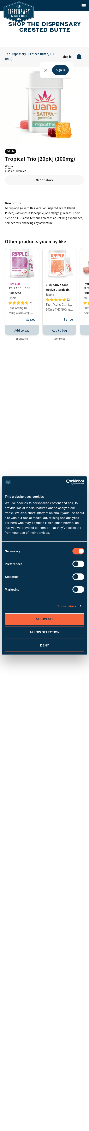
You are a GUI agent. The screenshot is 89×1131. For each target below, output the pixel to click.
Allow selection (45, 632)
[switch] (78, 564)
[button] (83, 5)
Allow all (45, 619)
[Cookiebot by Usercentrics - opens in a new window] (66, 482)
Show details (66, 606)
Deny (44, 645)
